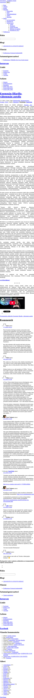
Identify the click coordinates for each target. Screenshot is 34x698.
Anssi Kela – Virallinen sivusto (8, 0)
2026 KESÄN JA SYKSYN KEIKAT (13, 46)
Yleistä (5, 694)
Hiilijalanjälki (16, 100)
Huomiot (5, 669)
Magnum (5, 679)
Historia (5, 82)
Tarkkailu (5, 687)
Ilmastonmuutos (25, 100)
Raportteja (6, 85)
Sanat (8, 12)
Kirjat (4, 675)
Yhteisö (5, 6)
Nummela (12, 26)
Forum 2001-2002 (8, 89)
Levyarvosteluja (11, 20)
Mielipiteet (16, 102)
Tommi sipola (6, 656)
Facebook (5, 70)
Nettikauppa (6, 32)
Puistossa (9, 649)
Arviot (5, 666)
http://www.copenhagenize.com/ (25, 494)
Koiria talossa (9, 637)
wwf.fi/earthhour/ (5, 280)
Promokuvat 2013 (14, 30)
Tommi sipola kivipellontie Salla (11, 653)
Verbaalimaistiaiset (11, 14)
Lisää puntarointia (12, 646)
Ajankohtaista (6, 665)
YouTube (5, 75)
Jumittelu (5, 672)
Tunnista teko (28, 105)
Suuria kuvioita (14, 27)
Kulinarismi (6, 678)
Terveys (5, 688)
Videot (8, 15)
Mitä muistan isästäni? (9, 684)
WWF (6, 102)
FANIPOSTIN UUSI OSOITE (19, 656)
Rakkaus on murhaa (15, 29)
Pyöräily (2, 102)
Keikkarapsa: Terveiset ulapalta (16, 640)
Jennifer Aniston (11, 635)
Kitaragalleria (14, 638)
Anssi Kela (3, 2)
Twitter (5, 73)
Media (5, 18)
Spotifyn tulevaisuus (19, 644)
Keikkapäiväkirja (7, 83)
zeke (7, 505)
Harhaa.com (6, 72)
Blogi (4, 5)
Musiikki (5, 9)
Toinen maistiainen (8, 595)
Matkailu (5, 681)
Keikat (5, 8)
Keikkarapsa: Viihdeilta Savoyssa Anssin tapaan (15, 60)
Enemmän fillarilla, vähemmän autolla (11, 95)
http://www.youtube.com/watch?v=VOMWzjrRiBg (16, 484)
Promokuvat (10, 21)
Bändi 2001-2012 (7, 86)
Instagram (4, 63)
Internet (5, 670)
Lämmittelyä (16, 641)
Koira (4, 676)
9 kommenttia (16, 316)
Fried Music (3, 697)
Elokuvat (5, 668)
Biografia (9, 17)
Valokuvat (6, 690)
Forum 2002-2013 (8, 88)
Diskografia (10, 11)
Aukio (11, 24)
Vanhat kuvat (10, 23)
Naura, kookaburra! (10, 650)
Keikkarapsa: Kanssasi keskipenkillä (12, 53)
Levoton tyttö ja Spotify (12, 647)
